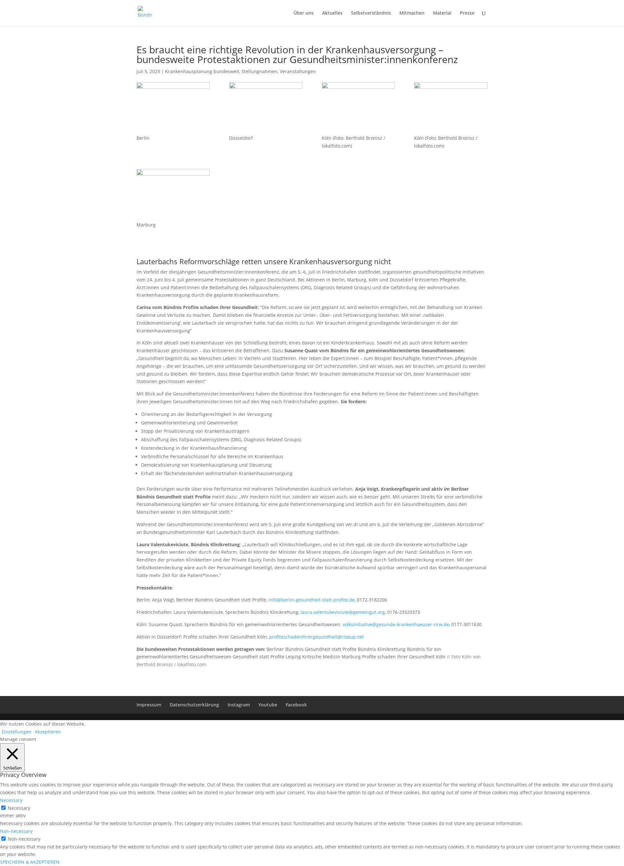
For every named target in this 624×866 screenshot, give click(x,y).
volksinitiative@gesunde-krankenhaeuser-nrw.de (396, 624)
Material (442, 13)
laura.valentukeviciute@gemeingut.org (343, 612)
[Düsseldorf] (265, 108)
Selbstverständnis (371, 13)
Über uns (303, 13)
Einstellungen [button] (17, 732)
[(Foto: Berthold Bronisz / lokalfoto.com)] (450, 108)
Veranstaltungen (298, 71)
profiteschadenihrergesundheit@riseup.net (316, 637)
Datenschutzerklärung (194, 705)
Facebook (296, 705)
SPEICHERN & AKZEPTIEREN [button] (29, 862)
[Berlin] (173, 108)
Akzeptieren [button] (48, 732)
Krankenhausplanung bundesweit (202, 71)
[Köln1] (358, 108)
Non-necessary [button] (16, 831)
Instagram (239, 705)
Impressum (148, 705)
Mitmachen (411, 13)
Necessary (19, 808)
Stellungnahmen (259, 71)
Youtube (267, 705)
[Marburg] (173, 195)
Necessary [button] (11, 800)
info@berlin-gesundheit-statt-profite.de (311, 600)
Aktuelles (332, 13)
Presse (467, 13)
